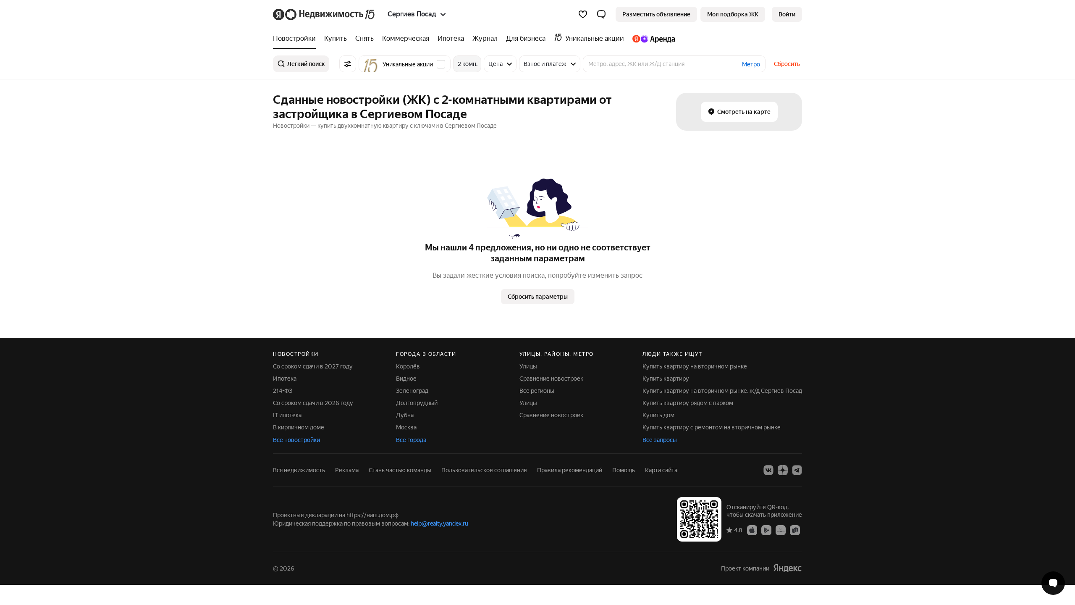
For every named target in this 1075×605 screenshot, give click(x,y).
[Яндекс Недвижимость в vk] (768, 470)
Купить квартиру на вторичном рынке (694, 366)
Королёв (408, 366)
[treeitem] (296, 39)
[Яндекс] (787, 568)
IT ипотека (287, 415)
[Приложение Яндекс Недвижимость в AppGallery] (781, 529)
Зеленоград (412, 390)
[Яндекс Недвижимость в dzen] (783, 470)
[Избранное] (582, 14)
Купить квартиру (665, 378)
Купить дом (658, 415)
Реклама (347, 470)
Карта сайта (661, 470)
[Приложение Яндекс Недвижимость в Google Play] (766, 529)
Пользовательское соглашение (484, 470)
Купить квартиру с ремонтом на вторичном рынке (711, 427)
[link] (787, 14)
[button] (601, 14)
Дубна (405, 415)
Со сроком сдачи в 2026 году (313, 403)
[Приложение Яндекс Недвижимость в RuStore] (795, 529)
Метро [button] (751, 64)
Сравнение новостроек (551, 378)
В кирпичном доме (298, 427)
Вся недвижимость (299, 470)
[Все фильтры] (347, 63)
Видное (406, 378)
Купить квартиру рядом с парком (687, 403)
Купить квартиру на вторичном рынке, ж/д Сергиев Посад (722, 390)
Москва (406, 427)
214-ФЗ (282, 390)
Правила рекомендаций (569, 470)
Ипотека (284, 378)
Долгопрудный (417, 403)
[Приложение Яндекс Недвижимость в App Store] (752, 529)
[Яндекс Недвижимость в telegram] (797, 470)
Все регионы (536, 390)
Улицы (528, 366)
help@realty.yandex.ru (439, 523)
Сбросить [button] (787, 63)
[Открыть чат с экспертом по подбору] (1053, 583)
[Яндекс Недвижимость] (324, 14)
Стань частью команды (400, 470)
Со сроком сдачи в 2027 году (313, 366)
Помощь (623, 470)
